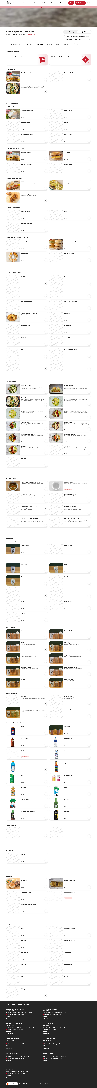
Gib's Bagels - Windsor (49, 1038)
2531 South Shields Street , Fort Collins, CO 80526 (19, 1012)
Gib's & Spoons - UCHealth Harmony (16, 1024)
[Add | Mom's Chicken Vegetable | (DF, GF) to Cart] (45, 489)
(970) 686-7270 (47, 1040)
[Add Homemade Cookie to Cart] (89, 886)
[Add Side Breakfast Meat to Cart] (89, 947)
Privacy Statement (35, 1084)
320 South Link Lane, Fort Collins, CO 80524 (54, 1012)
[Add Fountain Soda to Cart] (89, 552)
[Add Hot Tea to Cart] (45, 620)
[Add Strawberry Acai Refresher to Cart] (45, 835)
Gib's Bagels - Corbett (49, 1024)
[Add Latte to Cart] (89, 571)
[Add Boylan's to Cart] (89, 806)
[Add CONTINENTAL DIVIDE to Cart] (89, 308)
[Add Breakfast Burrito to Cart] (89, 79)
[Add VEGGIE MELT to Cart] (89, 368)
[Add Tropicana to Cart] (45, 794)
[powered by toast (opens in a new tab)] (12, 1084)
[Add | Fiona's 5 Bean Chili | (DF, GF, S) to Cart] (45, 525)
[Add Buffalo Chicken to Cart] (45, 91)
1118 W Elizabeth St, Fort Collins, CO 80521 (17, 1057)
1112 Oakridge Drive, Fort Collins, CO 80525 (17, 1042)
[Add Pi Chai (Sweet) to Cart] (45, 703)
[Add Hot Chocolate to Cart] (45, 595)
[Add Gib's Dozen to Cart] (45, 260)
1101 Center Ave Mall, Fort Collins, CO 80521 (18, 1071)
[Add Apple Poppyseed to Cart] (45, 392)
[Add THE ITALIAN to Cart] (89, 344)
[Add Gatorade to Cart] (45, 769)
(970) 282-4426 (10, 1025)
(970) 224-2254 (10, 1069)
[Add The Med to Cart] (45, 453)
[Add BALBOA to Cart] (45, 283)
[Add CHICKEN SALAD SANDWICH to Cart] (89, 295)
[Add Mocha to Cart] (45, 686)
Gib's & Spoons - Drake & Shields (15, 1009)
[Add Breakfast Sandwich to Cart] (45, 79)
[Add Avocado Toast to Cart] (89, 188)
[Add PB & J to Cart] (89, 129)
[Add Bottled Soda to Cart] (45, 745)
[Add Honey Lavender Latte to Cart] (89, 674)
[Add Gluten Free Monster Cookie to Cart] (45, 911)
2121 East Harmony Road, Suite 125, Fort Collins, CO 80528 (21, 1027)
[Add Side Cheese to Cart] (45, 959)
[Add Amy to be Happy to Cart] (45, 200)
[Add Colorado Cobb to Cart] (89, 416)
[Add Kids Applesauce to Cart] (45, 995)
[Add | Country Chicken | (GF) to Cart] (89, 513)
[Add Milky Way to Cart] (89, 649)
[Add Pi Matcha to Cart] (45, 715)
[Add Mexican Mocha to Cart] (89, 686)
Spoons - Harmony (48, 1053)
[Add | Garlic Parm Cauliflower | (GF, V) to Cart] (89, 525)
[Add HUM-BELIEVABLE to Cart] (45, 332)
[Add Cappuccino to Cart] (45, 583)
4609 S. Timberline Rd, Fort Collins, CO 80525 (55, 1057)
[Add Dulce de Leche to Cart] (89, 637)
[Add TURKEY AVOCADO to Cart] (45, 368)
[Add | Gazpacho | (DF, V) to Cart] (45, 501)
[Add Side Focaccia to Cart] (45, 983)
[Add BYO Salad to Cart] (45, 465)
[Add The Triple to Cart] (89, 158)
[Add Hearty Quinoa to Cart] (89, 428)
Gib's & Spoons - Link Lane (50, 1009)
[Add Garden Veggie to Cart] (89, 171)
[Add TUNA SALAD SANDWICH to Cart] (89, 356)
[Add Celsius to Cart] (89, 757)
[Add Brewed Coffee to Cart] (45, 552)
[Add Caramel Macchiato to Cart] (45, 674)
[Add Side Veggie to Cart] (89, 959)
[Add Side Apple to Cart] (89, 983)
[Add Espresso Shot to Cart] (89, 607)
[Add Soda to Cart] (45, 733)
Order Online (80, 3)
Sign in (88, 3)
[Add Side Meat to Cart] (45, 971)
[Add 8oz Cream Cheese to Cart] (89, 260)
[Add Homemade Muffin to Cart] (45, 899)
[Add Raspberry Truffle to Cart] (89, 661)
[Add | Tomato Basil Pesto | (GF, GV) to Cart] (45, 513)
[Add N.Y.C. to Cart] (45, 188)
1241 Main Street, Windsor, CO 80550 (53, 1042)
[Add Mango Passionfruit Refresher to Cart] (89, 835)
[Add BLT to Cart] (89, 283)
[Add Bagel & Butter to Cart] (89, 117)
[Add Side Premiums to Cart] (89, 971)
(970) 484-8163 (47, 1010)
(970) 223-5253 (10, 1040)
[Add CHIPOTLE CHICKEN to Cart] (45, 308)
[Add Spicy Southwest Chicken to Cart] (45, 441)
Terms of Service (23, 1084)
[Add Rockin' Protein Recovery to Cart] (45, 818)
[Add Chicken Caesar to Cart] (45, 416)
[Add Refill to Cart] (45, 607)
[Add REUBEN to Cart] (45, 344)
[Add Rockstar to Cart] (89, 818)
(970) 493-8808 (10, 1055)
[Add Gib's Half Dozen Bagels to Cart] (89, 247)
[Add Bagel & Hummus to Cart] (45, 129)
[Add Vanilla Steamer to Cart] (89, 595)
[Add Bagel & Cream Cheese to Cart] (45, 117)
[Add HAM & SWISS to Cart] (89, 320)
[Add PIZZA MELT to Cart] (89, 332)
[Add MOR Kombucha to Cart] (89, 781)
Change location (32, 34)
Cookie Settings (45, 1084)
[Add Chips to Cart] (45, 934)
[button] (26, 2)
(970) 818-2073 (10, 1010)
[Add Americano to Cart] (45, 571)
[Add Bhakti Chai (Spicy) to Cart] (89, 703)
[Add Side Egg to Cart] (45, 947)
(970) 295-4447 (47, 1025)
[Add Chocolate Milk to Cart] (45, 806)
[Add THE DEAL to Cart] (45, 861)
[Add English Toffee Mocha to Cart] (45, 661)
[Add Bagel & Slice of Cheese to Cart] (45, 141)
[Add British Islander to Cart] (45, 637)
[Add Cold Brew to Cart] (89, 583)
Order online (9, 1019)
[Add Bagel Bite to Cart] (45, 886)
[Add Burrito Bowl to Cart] (89, 218)
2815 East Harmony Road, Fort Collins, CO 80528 (55, 1027)
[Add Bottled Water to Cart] (89, 745)
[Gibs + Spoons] (10, 3)
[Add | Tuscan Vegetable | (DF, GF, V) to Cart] (89, 501)
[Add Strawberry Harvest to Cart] (89, 441)
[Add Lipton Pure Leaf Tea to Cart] (89, 769)
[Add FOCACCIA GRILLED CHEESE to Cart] (45, 320)
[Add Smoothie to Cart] (89, 733)
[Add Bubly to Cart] (45, 781)
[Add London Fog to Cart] (89, 715)
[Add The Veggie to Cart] (89, 453)
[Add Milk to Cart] (89, 794)
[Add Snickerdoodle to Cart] (45, 649)
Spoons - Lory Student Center (14, 1068)
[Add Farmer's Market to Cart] (45, 428)
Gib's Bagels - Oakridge (12, 1038)
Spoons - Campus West (12, 1053)
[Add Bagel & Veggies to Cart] (89, 141)
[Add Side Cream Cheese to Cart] (89, 934)
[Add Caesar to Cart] (89, 404)
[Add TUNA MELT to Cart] (45, 356)
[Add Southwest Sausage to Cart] (45, 171)
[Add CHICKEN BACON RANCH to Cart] (45, 295)
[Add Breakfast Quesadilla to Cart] (45, 230)
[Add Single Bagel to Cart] (45, 247)
